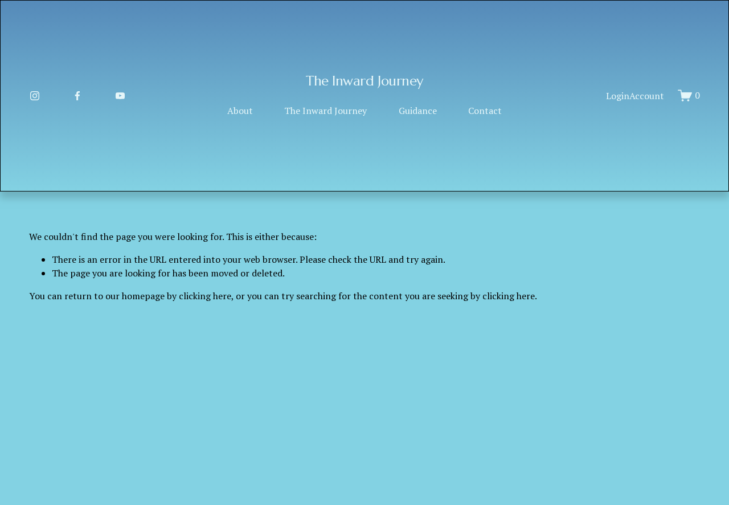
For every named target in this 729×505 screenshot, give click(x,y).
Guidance (418, 110)
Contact (485, 110)
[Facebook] (77, 95)
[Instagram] (34, 95)
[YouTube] (120, 95)
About (240, 110)
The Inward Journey (364, 80)
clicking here (205, 296)
